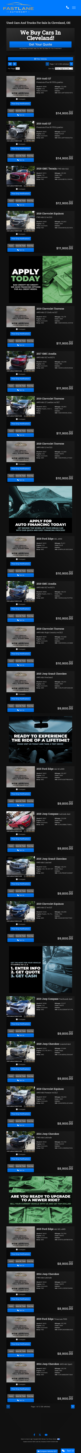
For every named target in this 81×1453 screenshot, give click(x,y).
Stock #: (39, 86)
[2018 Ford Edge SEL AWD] (20, 547)
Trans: (38, 91)
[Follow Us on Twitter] (40, 1435)
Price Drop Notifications (21, 104)
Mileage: (57, 86)
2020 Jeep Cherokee (53, 1043)
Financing (30, 111)
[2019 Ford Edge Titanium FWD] (20, 1327)
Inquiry (11, 111)
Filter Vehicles (41, 59)
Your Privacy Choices (51, 1439)
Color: (57, 88)
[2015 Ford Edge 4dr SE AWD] (20, 777)
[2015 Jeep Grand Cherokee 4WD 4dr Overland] (20, 681)
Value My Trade (21, 111)
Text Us (21, 115)
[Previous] (47, 64)
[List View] (15, 64)
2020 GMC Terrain (52, 168)
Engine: (39, 88)
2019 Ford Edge (51, 1318)
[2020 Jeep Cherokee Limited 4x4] (20, 1052)
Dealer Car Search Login (26, 1439)
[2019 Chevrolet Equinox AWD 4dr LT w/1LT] (20, 912)
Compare (21, 99)
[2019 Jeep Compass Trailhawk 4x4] (20, 1007)
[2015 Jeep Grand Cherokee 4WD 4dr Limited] (20, 867)
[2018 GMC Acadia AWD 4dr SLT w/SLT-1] (20, 591)
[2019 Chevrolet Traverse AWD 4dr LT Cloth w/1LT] (20, 316)
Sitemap (43, 1439)
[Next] (71, 64)
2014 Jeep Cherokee (54, 1363)
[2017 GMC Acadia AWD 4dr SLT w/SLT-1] (20, 361)
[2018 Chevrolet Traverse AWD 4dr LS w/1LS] (20, 451)
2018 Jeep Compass (53, 813)
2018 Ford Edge (49, 538)
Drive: (38, 93)
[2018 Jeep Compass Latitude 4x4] (20, 822)
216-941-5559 (54, 1441)
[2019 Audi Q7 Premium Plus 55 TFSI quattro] (20, 86)
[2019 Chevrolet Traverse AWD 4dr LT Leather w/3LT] (20, 406)
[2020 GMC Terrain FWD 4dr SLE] (20, 176)
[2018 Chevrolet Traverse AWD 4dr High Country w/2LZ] (20, 637)
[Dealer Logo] (18, 8)
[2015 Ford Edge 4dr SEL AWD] (20, 1237)
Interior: (57, 91)
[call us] (67, 7)
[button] (73, 7)
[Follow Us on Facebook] (34, 1435)
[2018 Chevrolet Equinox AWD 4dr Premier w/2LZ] (20, 1097)
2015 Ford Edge (50, 768)
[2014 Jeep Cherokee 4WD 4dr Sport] (20, 1372)
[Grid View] (10, 64)
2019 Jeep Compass (54, 998)
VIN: (56, 93)
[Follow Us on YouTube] (46, 1435)
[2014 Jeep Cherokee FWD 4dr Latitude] (20, 1142)
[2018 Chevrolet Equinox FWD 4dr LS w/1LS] (20, 221)
